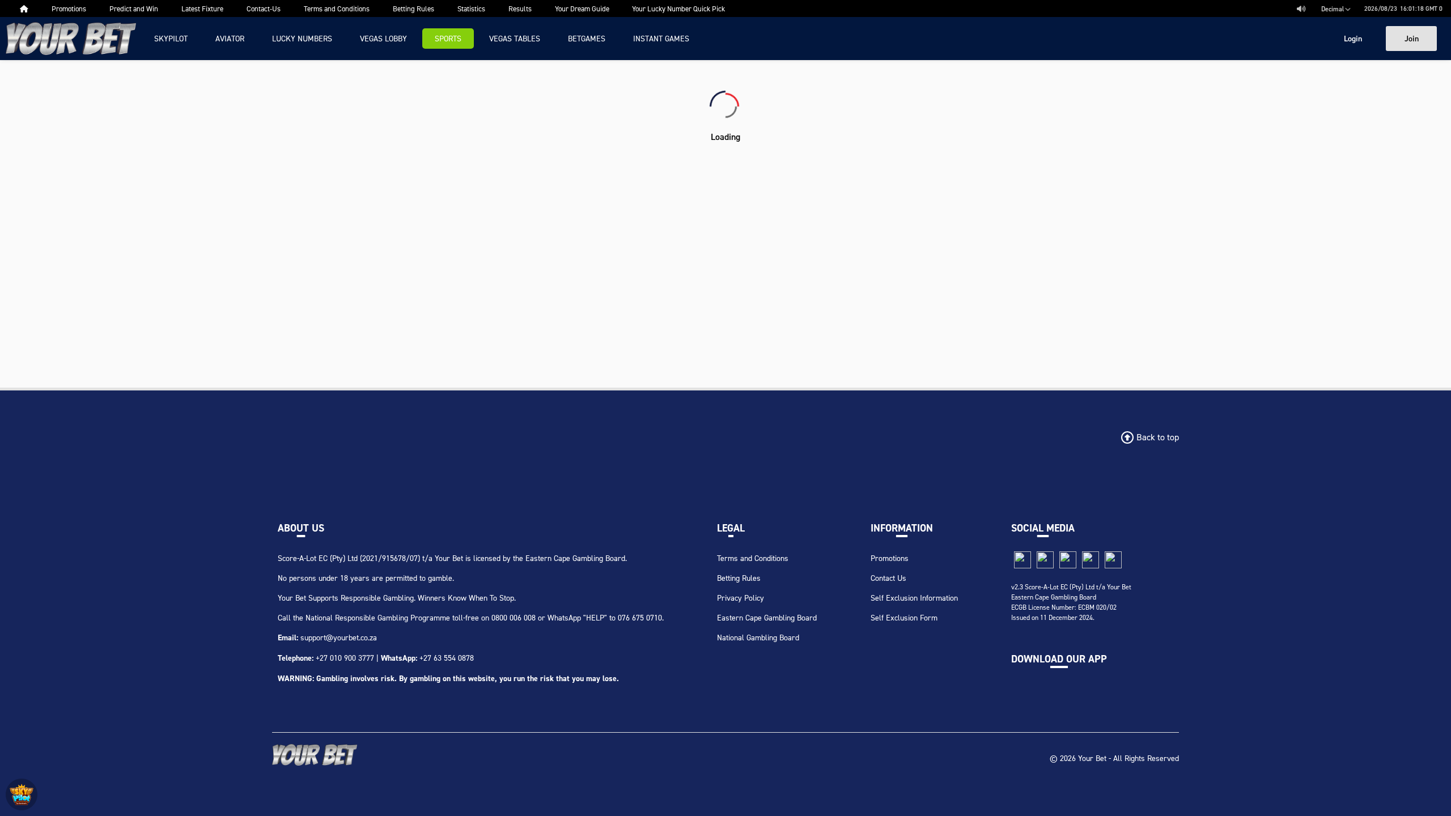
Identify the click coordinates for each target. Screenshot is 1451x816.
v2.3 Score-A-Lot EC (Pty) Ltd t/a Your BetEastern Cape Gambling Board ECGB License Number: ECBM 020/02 (1071, 597)
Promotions (890, 558)
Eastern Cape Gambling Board (767, 617)
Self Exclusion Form (904, 617)
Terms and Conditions (752, 558)
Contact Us (888, 578)
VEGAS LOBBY (383, 38)
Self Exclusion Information (914, 597)
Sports (448, 38)
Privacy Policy (740, 597)
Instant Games (661, 38)
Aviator (229, 38)
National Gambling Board (758, 637)
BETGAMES (586, 38)
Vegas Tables (514, 38)
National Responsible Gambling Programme (378, 617)
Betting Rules (739, 578)
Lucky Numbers (302, 38)
